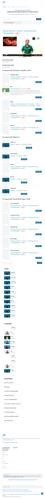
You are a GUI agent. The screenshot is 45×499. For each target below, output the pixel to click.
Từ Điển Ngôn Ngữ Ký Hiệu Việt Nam (20, 494)
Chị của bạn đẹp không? (9, 412)
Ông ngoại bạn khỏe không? (10, 408)
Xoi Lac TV (26, 479)
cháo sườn (13, 281)
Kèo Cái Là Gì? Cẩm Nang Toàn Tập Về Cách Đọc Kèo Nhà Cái (15, 489)
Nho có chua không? (8, 420)
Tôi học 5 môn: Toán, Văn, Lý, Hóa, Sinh (12, 403)
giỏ (11, 351)
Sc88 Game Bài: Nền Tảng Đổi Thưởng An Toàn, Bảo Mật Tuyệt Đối (17, 491)
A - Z (3, 465)
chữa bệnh (13, 188)
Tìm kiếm (38, 19)
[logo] (3, 435)
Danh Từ (25, 115)
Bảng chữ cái (5, 454)
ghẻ (11, 86)
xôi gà (12, 286)
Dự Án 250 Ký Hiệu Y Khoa (31, 30)
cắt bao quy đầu (14, 250)
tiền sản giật (13, 238)
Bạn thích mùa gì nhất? (9, 395)
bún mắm (13, 315)
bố (11, 332)
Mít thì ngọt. (6, 387)
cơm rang (13, 277)
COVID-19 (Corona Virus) (24, 105)
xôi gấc (12, 291)
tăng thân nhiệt (14, 74)
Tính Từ (25, 229)
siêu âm (12, 125)
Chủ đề (3, 452)
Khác (13, 144)
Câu (3, 456)
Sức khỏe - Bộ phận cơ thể (9, 30)
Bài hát (3, 461)
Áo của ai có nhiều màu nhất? (10, 399)
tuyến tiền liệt (14, 227)
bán (12, 336)
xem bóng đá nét (33, 479)
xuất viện (13, 327)
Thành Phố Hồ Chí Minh (9, 33)
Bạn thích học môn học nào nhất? (11, 416)
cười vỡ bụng (13, 153)
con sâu (13, 355)
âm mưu (13, 346)
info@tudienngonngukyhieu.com (11, 442)
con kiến (13, 360)
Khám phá (4, 467)
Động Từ (20, 30)
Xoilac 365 (10, 479)
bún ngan (13, 305)
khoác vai (12, 142)
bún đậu (13, 296)
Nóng (11, 101)
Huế (24, 88)
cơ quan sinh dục (14, 215)
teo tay (12, 164)
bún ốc (12, 300)
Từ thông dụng (14, 105)
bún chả (13, 310)
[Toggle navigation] (42, 2)
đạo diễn (13, 272)
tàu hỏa (12, 341)
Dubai (12, 370)
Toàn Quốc (33, 105)
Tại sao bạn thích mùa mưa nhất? (11, 391)
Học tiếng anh (5, 463)
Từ (8, 6)
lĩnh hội (12, 177)
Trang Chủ (4, 6)
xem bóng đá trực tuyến (18, 479)
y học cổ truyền (14, 203)
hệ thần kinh (13, 113)
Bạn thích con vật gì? (8, 382)
